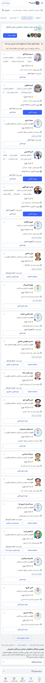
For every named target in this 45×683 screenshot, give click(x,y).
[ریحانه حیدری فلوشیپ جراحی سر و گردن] (38, 616)
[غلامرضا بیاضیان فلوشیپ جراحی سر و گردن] (38, 562)
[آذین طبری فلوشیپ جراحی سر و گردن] (38, 591)
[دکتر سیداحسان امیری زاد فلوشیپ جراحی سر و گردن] (38, 507)
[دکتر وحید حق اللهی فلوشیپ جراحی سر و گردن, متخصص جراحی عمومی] (38, 190)
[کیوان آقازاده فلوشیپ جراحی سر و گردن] (38, 225)
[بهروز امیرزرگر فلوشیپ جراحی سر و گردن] (38, 288)
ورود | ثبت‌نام (5, 3)
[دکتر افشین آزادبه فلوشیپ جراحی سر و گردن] (38, 317)
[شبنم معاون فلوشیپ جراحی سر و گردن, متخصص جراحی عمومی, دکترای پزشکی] (38, 88)
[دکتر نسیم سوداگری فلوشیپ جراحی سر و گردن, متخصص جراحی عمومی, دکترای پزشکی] (38, 57)
